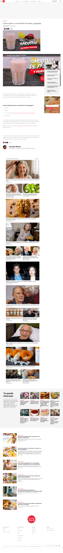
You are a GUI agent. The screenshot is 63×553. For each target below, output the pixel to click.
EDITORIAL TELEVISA (33, 546)
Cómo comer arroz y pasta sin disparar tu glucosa (52, 75)
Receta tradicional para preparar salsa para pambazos (34, 419)
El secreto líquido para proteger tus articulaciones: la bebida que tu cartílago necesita (30, 490)
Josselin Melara (12, 25)
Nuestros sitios (20, 527)
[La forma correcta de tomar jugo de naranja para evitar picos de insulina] (10, 505)
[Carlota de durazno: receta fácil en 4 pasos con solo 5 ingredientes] (10, 451)
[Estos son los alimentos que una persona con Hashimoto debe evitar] (10, 438)
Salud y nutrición (20, 435)
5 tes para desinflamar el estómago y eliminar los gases (52, 82)
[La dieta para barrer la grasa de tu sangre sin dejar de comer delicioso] (10, 478)
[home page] (3, 1)
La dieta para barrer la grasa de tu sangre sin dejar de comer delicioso (29, 476)
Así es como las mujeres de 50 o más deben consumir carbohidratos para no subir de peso (29, 463)
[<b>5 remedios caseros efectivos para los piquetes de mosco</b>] (34, 395)
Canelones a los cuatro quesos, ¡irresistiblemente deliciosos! (44, 420)
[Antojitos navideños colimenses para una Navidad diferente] (24, 395)
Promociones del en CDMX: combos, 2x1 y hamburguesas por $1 (44, 404)
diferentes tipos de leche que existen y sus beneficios (24, 112)
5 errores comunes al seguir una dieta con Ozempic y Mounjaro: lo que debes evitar (53, 86)
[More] (41, 1)
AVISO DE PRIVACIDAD (55, 111)
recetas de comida (22, 125)
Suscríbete (54, 1)
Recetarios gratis (33, 1)
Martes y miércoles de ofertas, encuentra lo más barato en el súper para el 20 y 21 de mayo (54, 404)
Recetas (17, 1)
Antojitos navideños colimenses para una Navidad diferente (24, 403)
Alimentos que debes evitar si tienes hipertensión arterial (52, 71)
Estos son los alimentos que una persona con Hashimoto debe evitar (29, 437)
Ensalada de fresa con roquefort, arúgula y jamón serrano (52, 91)
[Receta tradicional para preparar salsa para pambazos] (34, 412)
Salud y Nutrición (26, 1)
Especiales (22, 400)
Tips (20, 1)
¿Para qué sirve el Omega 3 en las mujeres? (52, 79)
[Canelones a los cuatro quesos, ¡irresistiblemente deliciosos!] (44, 412)
